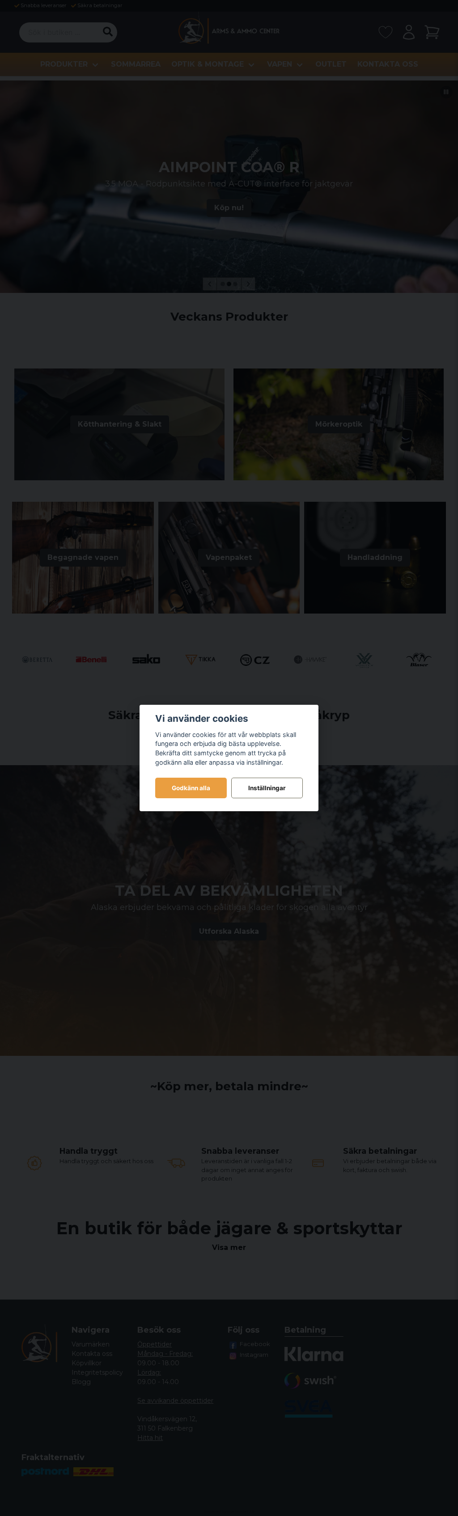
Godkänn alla (191, 788)
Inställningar (267, 788)
